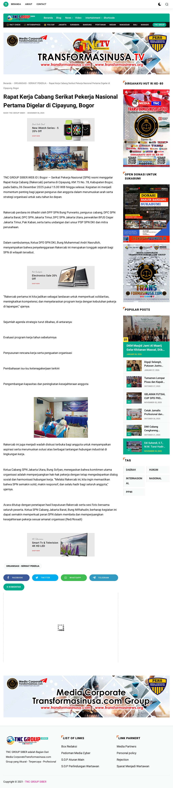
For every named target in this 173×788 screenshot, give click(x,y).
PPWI (129, 491)
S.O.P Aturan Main (72, 759)
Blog (58, 17)
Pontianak (100, 25)
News (68, 17)
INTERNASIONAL (134, 481)
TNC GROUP (159, 25)
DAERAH (131, 469)
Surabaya (74, 25)
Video (78, 17)
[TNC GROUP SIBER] (21, 17)
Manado (145, 25)
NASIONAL (155, 478)
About (28, 4)
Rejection (123, 759)
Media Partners (126, 746)
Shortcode (109, 17)
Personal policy (126, 753)
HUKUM (153, 469)
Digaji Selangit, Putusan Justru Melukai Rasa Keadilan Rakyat (153, 364)
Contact (41, 4)
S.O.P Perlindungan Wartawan (80, 766)
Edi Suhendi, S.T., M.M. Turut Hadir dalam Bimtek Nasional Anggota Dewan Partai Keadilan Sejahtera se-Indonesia (154, 445)
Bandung (87, 25)
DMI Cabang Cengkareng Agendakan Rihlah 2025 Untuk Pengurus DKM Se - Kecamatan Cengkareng (154, 428)
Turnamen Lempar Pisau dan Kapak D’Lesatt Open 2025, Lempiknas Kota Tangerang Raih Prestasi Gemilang (154, 380)
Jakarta (62, 25)
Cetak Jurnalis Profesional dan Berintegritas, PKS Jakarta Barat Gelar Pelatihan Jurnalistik (155, 412)
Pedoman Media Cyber (75, 753)
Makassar (125, 25)
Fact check (15, 25)
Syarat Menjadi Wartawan (133, 766)
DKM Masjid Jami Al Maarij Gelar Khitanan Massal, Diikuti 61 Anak (146, 348)
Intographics (33, 25)
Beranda (16, 4)
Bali (135, 25)
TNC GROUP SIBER (35, 781)
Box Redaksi (69, 746)
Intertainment (92, 17)
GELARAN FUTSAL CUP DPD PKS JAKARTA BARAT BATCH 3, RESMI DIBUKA (154, 396)
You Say (51, 25)
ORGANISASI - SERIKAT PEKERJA (30, 83)
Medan (112, 25)
